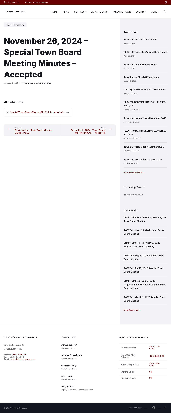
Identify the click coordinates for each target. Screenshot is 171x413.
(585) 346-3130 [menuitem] (13, 2)
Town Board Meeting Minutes (37, 83)
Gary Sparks (67, 386)
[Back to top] (165, 408)
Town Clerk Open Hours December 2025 (145, 118)
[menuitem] (54, 11)
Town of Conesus (14, 12)
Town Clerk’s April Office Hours (140, 64)
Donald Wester (69, 345)
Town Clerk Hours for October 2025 (143, 159)
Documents (19, 25)
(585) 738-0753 (154, 347)
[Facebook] (166, 2)
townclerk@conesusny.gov (23, 359)
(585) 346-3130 (19, 354)
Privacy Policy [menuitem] (135, 407)
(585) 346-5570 (154, 364)
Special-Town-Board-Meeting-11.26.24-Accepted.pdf (37, 112)
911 (150, 372)
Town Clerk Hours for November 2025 (144, 147)
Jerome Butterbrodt (71, 355)
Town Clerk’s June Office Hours (140, 39)
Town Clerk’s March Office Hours (141, 77)
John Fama (67, 376)
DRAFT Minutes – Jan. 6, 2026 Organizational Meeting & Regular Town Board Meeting (144, 284)
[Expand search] (164, 11)
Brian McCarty (68, 365)
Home (9, 25)
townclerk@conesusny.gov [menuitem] (38, 2)
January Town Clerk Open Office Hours (144, 89)
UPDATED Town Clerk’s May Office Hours (145, 52)
